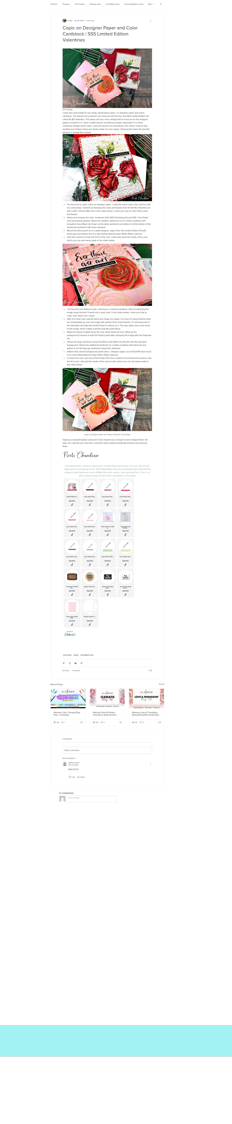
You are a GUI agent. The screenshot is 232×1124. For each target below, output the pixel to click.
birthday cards (95, 4)
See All (161, 684)
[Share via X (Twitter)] (70, 663)
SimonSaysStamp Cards (133, 4)
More (150, 4)
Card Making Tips (113, 4)
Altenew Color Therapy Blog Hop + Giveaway (67, 713)
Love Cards (67, 655)
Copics (76, 655)
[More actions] (150, 20)
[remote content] (107, 557)
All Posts (54, 4)
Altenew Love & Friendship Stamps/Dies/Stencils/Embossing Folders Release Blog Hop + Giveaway (146, 713)
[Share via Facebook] (64, 663)
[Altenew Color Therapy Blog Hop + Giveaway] (68, 698)
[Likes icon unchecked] (70, 777)
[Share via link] (81, 663)
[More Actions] (150, 763)
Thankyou (66, 4)
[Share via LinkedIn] (75, 663)
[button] (161, 4)
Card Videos (80, 4)
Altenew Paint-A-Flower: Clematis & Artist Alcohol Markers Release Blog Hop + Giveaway (106, 713)
